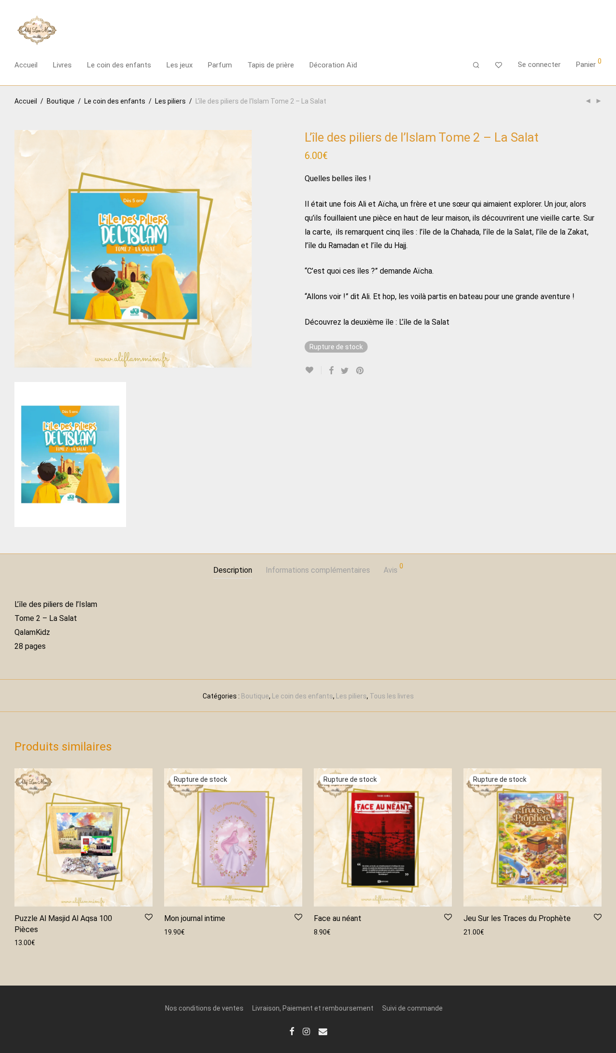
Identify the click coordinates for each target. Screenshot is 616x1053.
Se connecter (539, 64)
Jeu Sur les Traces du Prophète (517, 918)
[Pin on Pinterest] (360, 371)
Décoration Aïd (333, 65)
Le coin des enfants (119, 65)
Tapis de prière (270, 65)
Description (232, 570)
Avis (393, 569)
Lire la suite (176, 931)
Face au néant (337, 918)
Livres (62, 65)
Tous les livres (392, 696)
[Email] (323, 1031)
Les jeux (179, 65)
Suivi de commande (412, 1008)
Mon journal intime (194, 918)
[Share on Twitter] (345, 371)
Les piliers (170, 101)
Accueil (26, 65)
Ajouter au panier (36, 942)
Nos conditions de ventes (204, 1008)
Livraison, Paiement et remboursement (312, 1008)
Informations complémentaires (318, 570)
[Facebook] (291, 1031)
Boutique (61, 101)
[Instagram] (306, 1031)
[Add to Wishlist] (313, 370)
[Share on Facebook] (331, 371)
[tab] (232, 571)
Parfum (220, 65)
